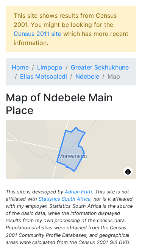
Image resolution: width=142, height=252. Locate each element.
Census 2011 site (37, 33)
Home (20, 67)
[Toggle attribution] (128, 171)
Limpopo (49, 67)
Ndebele (87, 76)
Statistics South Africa (65, 199)
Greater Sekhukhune (100, 67)
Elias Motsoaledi (43, 76)
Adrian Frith (78, 192)
